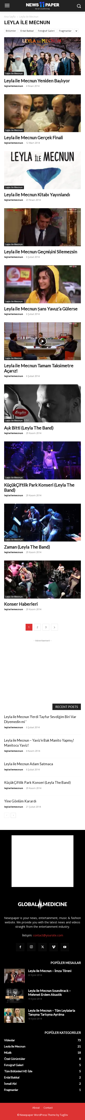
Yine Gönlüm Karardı (20, 801)
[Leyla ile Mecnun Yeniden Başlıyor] (42, 56)
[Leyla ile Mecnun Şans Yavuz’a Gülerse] (42, 284)
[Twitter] (42, 947)
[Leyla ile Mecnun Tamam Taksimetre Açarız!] (42, 341)
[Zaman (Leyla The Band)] (42, 523)
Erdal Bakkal (27, 30)
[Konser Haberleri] (42, 580)
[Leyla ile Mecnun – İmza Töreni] (14, 976)
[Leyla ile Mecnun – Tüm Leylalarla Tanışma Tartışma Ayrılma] (14, 1015)
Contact (48, 1107)
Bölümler (11, 30)
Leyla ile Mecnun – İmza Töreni (49, 971)
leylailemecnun (13, 85)
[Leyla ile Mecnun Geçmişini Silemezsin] (42, 227)
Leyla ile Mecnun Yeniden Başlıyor (37, 80)
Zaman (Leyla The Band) (27, 546)
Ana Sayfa (9, 16)
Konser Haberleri (21, 603)
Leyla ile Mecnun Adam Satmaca (28, 764)
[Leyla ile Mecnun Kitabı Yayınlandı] (42, 170)
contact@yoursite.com (48, 935)
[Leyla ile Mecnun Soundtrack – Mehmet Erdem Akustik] (14, 996)
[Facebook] (20, 947)
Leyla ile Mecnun (14, 73)
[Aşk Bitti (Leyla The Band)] (42, 403)
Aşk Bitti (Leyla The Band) (28, 427)
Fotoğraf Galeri (46, 30)
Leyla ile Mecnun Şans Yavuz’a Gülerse (41, 308)
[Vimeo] (54, 947)
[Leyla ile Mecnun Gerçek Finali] (42, 113)
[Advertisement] (42, 668)
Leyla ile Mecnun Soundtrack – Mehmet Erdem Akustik (49, 992)
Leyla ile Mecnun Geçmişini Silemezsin (40, 251)
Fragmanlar (65, 30)
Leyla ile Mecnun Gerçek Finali (33, 137)
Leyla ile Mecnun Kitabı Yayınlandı (37, 194)
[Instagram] (31, 947)
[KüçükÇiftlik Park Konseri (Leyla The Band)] (42, 460)
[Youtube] (65, 947)
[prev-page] (6, 815)
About (36, 1107)
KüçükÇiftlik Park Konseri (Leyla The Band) (37, 782)
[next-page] (54, 627)
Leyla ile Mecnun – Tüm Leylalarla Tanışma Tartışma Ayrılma (51, 1012)
